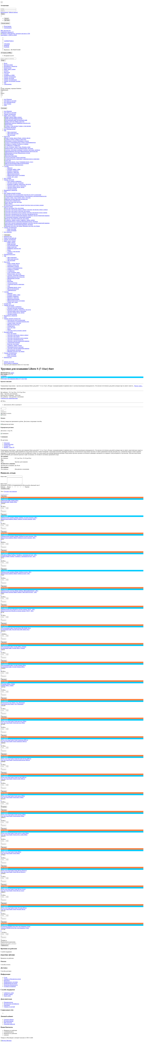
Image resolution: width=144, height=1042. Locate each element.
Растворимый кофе (21, 120)
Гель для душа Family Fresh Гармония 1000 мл (14, 741)
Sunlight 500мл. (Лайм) (7, 685)
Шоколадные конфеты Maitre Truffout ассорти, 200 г (15, 573)
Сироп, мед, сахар (12, 176)
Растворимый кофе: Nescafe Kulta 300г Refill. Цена (15, 629)
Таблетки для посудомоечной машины (39, 215)
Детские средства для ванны (15, 182)
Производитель (9, 102)
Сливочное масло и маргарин (30, 159)
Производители (8, 1002)
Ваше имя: (4, 476)
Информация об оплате (10, 983)
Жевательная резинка (13, 173)
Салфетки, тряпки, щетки (27, 220)
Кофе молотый (18, 118)
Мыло (10, 203)
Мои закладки (8, 1022)
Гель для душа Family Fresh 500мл (10, 853)
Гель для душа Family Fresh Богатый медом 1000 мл (15, 760)
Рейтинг (3, 487)
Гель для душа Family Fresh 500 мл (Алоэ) (12, 890)
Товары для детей (9, 78)
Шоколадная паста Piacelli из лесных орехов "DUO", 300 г (17, 611)
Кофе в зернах (18, 117)
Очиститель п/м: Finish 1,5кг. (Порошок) (12, 704)
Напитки (8, 232)
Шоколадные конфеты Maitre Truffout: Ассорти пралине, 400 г (18, 519)
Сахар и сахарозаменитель (28, 142)
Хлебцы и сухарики (22, 144)
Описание (7, 443)
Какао (10, 124)
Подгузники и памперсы (14, 181)
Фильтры (13, 127)
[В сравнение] (3, 410)
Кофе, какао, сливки (10, 69)
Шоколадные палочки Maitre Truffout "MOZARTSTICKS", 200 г (19, 592)
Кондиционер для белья (26, 224)
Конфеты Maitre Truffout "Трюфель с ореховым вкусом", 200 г (18, 556)
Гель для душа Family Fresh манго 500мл (12, 797)
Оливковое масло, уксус (26, 162)
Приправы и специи (23, 141)
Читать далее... (138, 386)
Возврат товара (8, 994)
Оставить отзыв (5, 488)
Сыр (9, 160)
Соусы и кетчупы (21, 157)
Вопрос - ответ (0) (9, 447)
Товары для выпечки (10, 76)
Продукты (7, 72)
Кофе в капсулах (19, 121)
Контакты (7, 980)
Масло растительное (23, 163)
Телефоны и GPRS (9, 75)
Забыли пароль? (13, 12)
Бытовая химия (8, 64)
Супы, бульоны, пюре (24, 147)
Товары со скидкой (9, 1006)
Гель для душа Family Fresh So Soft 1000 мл (13, 778)
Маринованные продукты (29, 151)
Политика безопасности (11, 985)
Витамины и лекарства (10, 66)
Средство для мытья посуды (30, 214)
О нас (5, 977)
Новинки (8, 99)
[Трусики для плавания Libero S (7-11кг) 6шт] (14, 378)
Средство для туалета (24, 211)
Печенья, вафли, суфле (13, 169)
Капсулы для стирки (23, 218)
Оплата (6, 18)
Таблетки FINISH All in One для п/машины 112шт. (15, 928)
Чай (5, 82)
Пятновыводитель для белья (30, 221)
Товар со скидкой (10, 100)
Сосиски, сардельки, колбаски (31, 150)
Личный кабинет (9, 1019)
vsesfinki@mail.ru (9, 41)
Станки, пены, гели (24, 197)
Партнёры (7, 1005)
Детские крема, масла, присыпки (16, 185)
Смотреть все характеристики (9, 398)
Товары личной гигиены (12, 193)
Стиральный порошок (24, 217)
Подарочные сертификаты (11, 1003)
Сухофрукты (16, 145)
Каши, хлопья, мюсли (24, 138)
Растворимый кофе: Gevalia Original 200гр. (13, 667)
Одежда (6, 70)
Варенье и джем (13, 172)
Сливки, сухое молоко (24, 126)
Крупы (12, 154)
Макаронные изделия (24, 153)
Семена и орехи (20, 139)
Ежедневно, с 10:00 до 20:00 (9, 35)
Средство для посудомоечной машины (39, 223)
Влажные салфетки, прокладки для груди (19, 184)
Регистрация (4, 12)
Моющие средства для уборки (31, 226)
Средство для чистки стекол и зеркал (37, 209)
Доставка (7, 20)
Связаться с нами (9, 993)
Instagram (6, 45)
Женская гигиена (21, 199)
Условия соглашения (10, 986)
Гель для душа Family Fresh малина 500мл (12, 816)
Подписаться (4, 945)
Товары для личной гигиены (12, 81)
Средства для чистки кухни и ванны (36, 212)
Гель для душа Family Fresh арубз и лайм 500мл (14, 834)
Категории (7, 235)
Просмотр (3, 496)
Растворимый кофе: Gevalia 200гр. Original (13, 648)
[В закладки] (1, 410)
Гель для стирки (19, 208)
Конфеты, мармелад (13, 171)
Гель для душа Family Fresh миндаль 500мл (13, 723)
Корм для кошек (11, 230)
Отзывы (7, 103)
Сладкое (6, 73)
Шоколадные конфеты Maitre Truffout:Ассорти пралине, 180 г (18, 537)
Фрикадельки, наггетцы (26, 148)
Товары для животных (10, 79)
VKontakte (7, 44)
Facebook (6, 46)
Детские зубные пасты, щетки (15, 187)
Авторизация (8, 27)
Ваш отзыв (4, 483)
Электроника (8, 84)
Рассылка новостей (9, 1024)
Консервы (14, 156)
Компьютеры (7, 67)
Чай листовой (11, 135)
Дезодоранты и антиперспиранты (36, 196)
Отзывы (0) (7, 446)
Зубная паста (16, 200)
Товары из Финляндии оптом (12, 979)
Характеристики (8, 444)
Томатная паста (18, 165)
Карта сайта (7, 995)
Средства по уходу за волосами (32, 194)
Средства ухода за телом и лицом (34, 205)
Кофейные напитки (23, 123)
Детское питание (12, 188)
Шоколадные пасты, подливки (16, 175)
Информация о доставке (11, 982)
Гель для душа (18, 202)
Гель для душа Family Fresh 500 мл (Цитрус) (13, 872)
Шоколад (9, 168)
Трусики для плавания (10, 491)
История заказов (8, 1021)
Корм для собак (11, 229)
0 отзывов (3, 375)
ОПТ (5, 105)
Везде (5, 63)
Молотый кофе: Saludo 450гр (9, 502)
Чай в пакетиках (12, 132)
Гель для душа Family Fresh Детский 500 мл (13, 909)
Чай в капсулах (12, 133)
